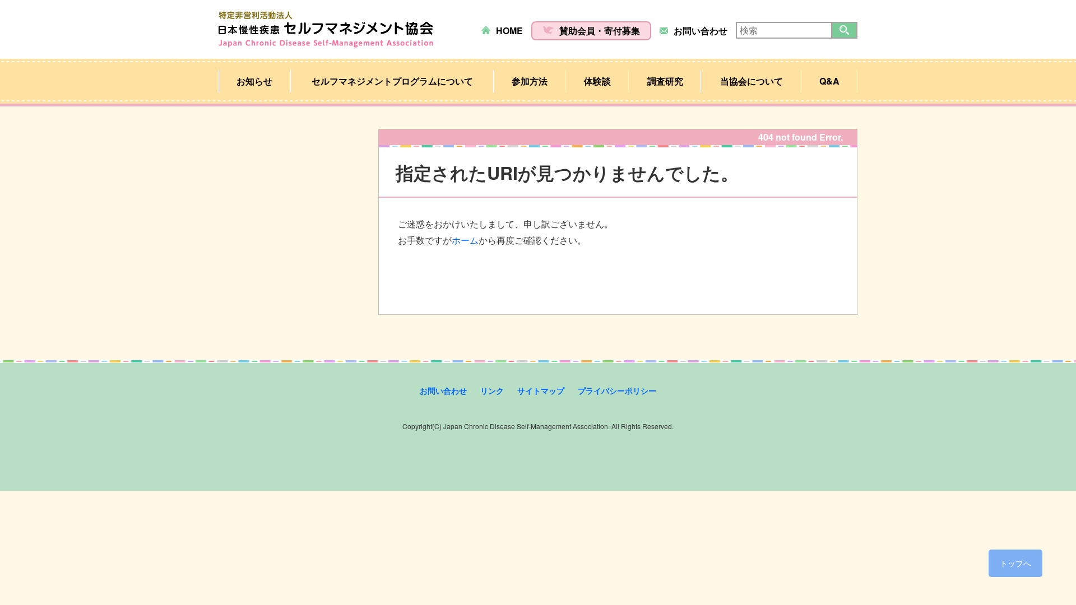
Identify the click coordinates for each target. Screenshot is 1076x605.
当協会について (751, 81)
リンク (492, 390)
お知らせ (254, 81)
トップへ (1015, 563)
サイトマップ (540, 390)
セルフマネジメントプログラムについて (392, 81)
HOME (509, 30)
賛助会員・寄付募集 (599, 30)
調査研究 (665, 81)
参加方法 (530, 81)
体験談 (597, 81)
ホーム (465, 240)
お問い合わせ (700, 30)
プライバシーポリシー (617, 390)
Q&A (829, 81)
